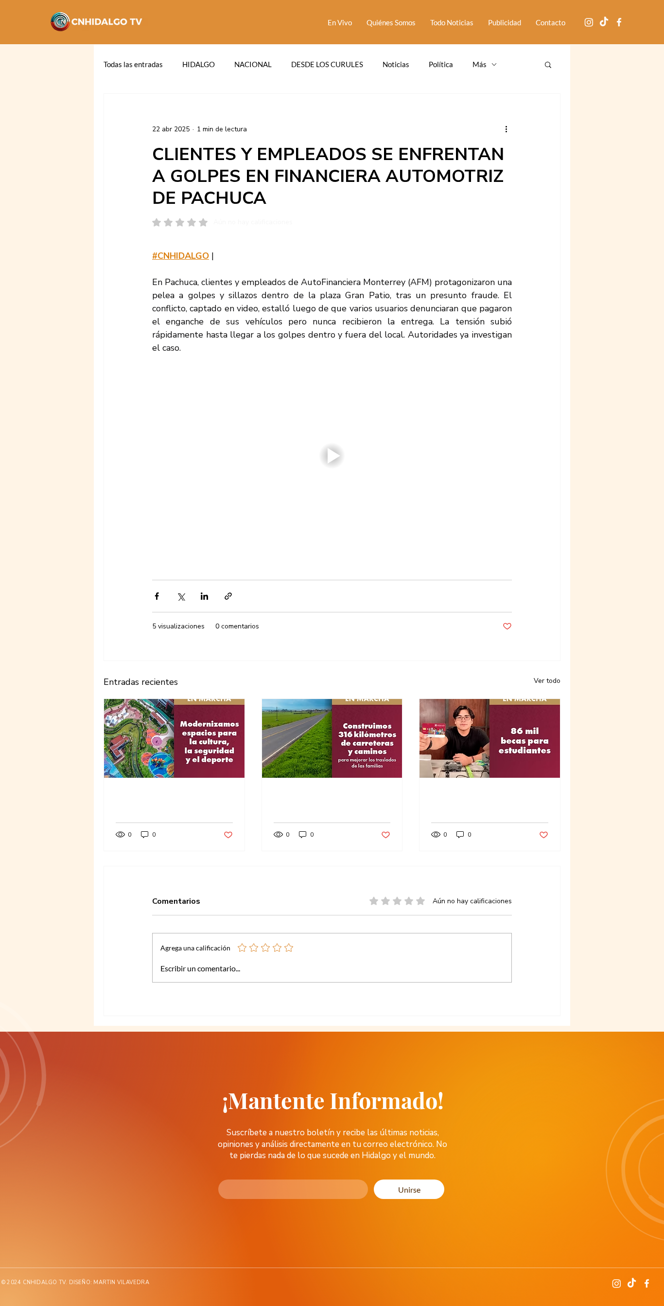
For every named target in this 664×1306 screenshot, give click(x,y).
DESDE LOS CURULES (327, 64)
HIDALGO (198, 64)
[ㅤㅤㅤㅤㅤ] (489, 738)
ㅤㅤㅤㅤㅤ (489, 796)
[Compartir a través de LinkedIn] (204, 596)
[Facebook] (619, 22)
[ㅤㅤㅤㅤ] (174, 738)
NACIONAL (253, 64)
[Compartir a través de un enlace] (228, 596)
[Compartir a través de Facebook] (156, 596)
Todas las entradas (133, 64)
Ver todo (547, 680)
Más (479, 64)
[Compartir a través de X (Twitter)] (180, 596)
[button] (548, 64)
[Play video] (332, 456)
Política (441, 64)
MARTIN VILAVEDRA (121, 1282)
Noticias (396, 64)
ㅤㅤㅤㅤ (174, 796)
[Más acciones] (506, 129)
